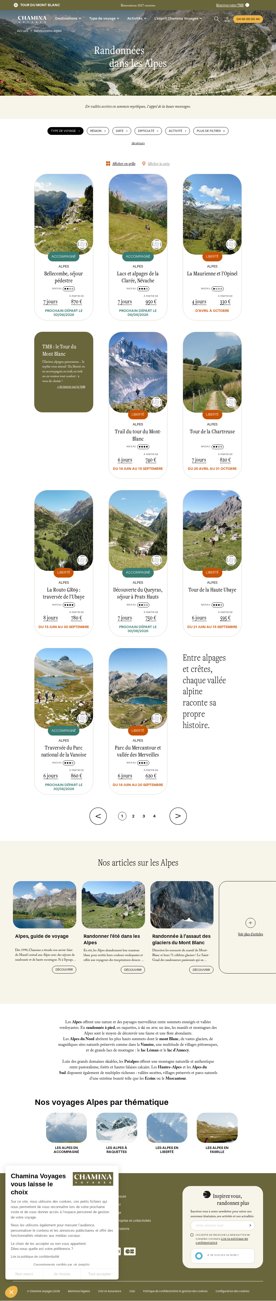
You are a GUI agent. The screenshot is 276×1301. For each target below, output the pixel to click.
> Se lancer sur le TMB (71, 386)
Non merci (24, 1274)
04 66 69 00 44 (248, 19)
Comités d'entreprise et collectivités (124, 1221)
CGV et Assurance (109, 1291)
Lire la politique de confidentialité (35, 1257)
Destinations (66, 18)
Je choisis (62, 1274)
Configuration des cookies (232, 1291)
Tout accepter (99, 1274)
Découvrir (64, 969)
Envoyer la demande (250, 1225)
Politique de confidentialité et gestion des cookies (175, 1291)
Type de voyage (102, 18)
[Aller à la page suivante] (178, 816)
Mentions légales (79, 1291)
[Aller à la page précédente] (98, 816)
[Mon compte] (227, 19)
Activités (135, 18)
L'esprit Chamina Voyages (176, 18)
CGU (132, 1291)
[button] (11, 1291)
